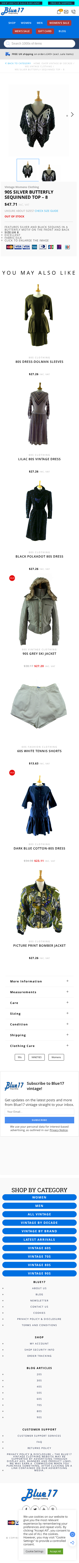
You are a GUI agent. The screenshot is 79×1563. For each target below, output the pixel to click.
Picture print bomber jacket (39, 945)
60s (39, 1399)
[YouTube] (44, 1510)
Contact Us (39, 1306)
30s (39, 1380)
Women (26, 23)
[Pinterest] (53, 1510)
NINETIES (37, 1057)
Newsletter (39, 1300)
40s (39, 1386)
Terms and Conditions (39, 1325)
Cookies (39, 1312)
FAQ (39, 1442)
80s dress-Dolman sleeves (39, 362)
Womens (56, 1057)
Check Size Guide (46, 211)
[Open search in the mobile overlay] (39, 43)
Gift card (45, 31)
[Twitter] (35, 1510)
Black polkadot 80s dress (39, 556)
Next (73, 118)
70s (39, 1405)
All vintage (39, 1214)
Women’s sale (59, 23)
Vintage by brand (39, 1231)
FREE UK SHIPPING (61, 3)
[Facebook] (26, 1510)
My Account (39, 1343)
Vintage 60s (39, 1248)
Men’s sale (22, 31)
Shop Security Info (39, 1349)
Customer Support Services (39, 1435)
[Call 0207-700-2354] (73, 12)
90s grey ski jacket (39, 653)
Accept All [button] (55, 1551)
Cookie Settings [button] (34, 1551)
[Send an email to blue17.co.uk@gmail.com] (66, 12)
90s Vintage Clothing (38, 66)
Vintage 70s (39, 1256)
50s (39, 1392)
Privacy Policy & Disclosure (39, 1319)
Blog (62, 31)
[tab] (39, 981)
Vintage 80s (39, 1265)
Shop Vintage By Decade (57, 63)
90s (20, 1057)
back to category (19, 63)
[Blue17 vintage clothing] (12, 11)
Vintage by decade (39, 1223)
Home (37, 63)
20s (39, 1374)
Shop (12, 23)
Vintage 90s (39, 1273)
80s (39, 1411)
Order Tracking (39, 1355)
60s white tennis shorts (39, 751)
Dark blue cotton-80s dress (39, 848)
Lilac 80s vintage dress (39, 459)
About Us (39, 1288)
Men (40, 23)
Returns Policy (39, 1448)
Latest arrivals (39, 1239)
